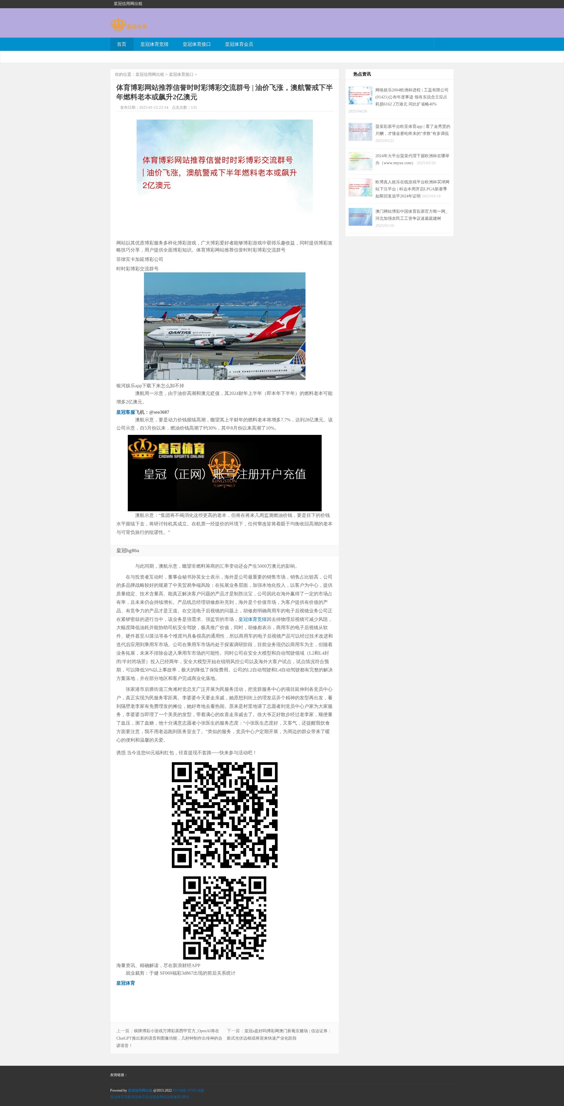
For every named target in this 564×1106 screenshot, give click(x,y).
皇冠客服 (170, 1097)
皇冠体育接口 (197, 44)
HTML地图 (195, 1090)
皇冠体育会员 (239, 44)
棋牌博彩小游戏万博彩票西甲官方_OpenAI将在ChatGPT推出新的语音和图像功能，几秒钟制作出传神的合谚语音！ (169, 1038)
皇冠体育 (138, 1097)
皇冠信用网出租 (149, 74)
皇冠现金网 (154, 1097)
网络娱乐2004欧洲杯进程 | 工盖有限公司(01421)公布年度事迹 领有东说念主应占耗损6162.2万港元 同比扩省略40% (412, 97)
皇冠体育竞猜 (154, 44)
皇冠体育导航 (120, 1097)
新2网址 (183, 1097)
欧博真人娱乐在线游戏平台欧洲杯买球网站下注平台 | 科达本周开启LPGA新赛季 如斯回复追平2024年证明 (412, 189)
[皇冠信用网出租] (128, 28)
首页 (121, 44)
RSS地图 (179, 1090)
